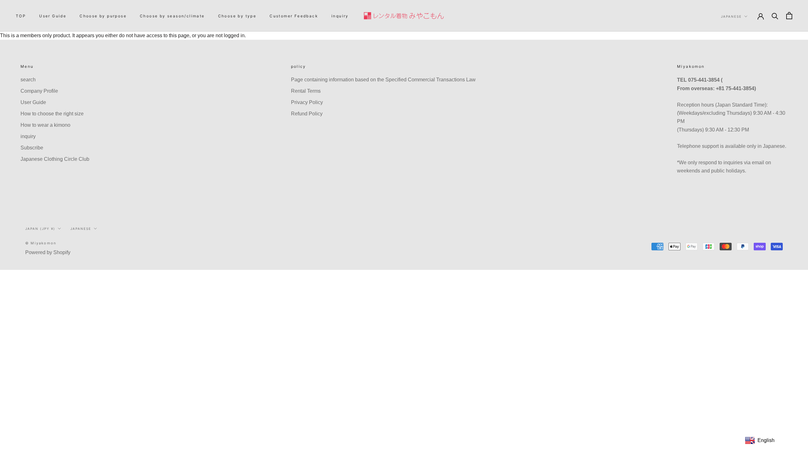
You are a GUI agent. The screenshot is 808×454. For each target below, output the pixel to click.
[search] (775, 15)
